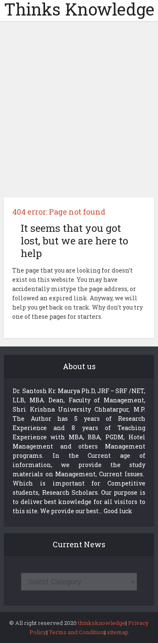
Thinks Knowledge (79, 9)
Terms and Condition (76, 632)
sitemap (118, 632)
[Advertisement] (79, 112)
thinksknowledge (102, 623)
